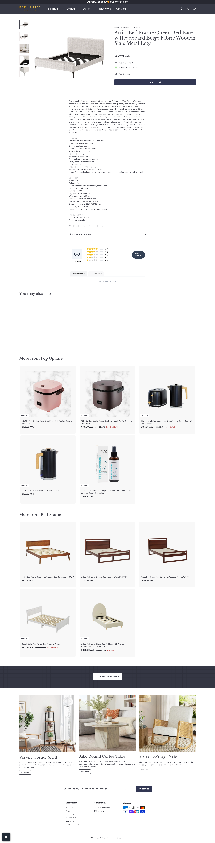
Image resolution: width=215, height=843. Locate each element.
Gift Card (121, 8)
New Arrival (105, 8)
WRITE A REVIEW (138, 255)
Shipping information (80, 234)
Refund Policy (71, 821)
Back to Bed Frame (109, 676)
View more (25, 772)
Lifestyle (87, 8)
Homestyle (53, 8)
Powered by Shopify (115, 838)
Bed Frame (136, 28)
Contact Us (70, 814)
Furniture (71, 8)
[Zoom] (68, 57)
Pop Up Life (52, 358)
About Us (69, 807)
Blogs (68, 811)
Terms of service (72, 824)
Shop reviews (96, 274)
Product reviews (78, 274)
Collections (125, 28)
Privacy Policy (71, 818)
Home (116, 28)
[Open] (6, 837)
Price (116, 51)
